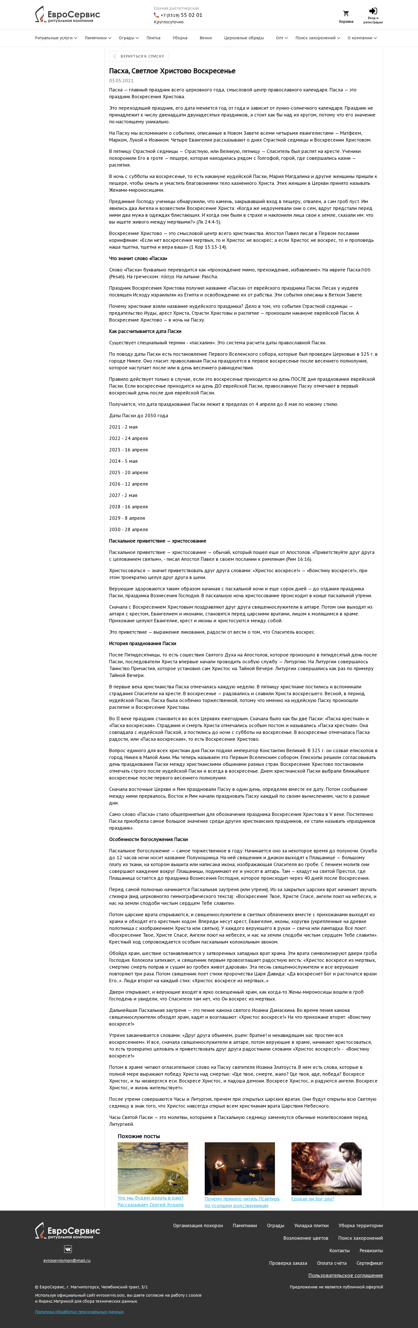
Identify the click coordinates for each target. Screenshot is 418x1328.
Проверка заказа (288, 1263)
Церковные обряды (244, 37)
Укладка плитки (311, 1225)
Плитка (153, 37)
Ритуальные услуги (54, 37)
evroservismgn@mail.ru (67, 1260)
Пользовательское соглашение (345, 1275)
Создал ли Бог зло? (312, 1199)
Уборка (180, 37)
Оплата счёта (332, 1263)
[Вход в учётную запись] (373, 12)
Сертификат (370, 1263)
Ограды (126, 37)
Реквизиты (371, 1250)
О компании (360, 37)
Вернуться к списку (142, 56)
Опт (279, 37)
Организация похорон (198, 1225)
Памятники (96, 37)
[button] (346, 13)
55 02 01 (181, 15)
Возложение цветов (306, 1238)
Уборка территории (361, 1225)
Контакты (340, 1250)
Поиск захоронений (315, 37)
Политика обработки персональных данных (79, 1311)
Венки (206, 37)
